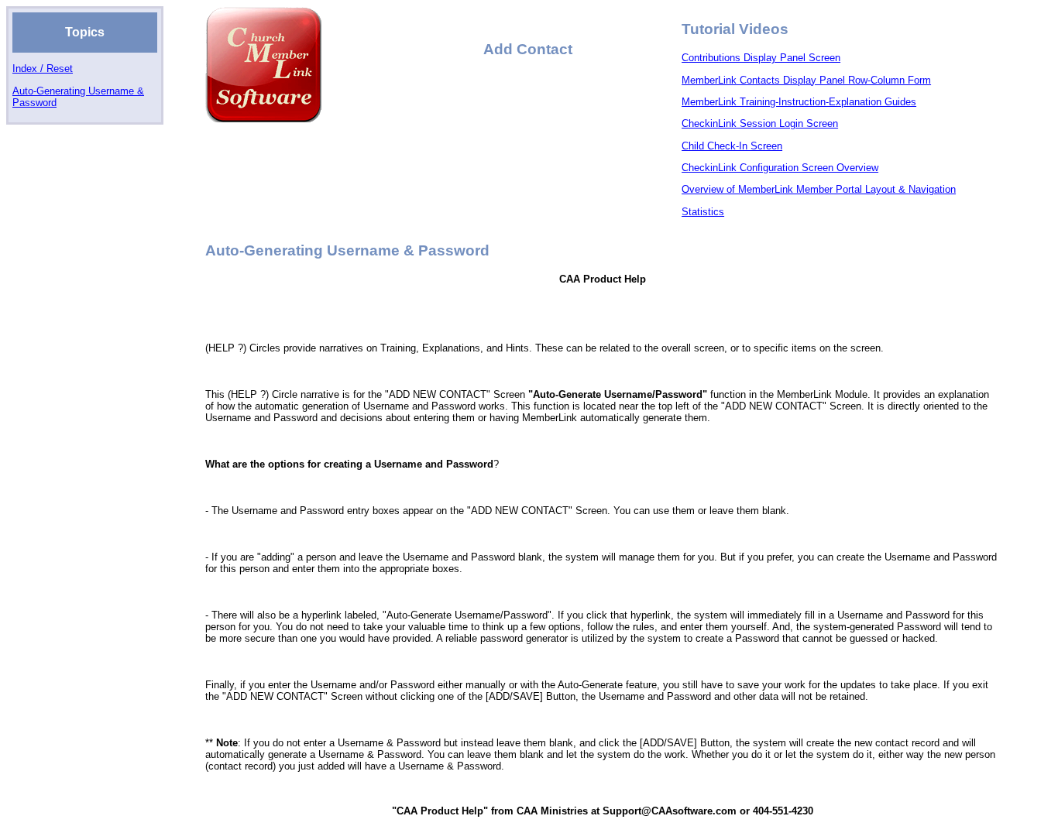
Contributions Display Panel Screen (761, 57)
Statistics (703, 212)
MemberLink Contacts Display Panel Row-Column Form (806, 80)
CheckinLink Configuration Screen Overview (780, 167)
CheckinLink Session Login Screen (760, 123)
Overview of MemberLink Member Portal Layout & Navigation (819, 189)
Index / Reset (42, 68)
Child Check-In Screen (732, 146)
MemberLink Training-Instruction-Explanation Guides (799, 102)
